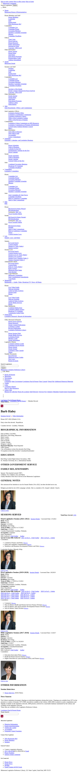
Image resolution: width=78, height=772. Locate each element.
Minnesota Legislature (9, 3)
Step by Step (8, 388)
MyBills (10, 227)
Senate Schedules (13, 155)
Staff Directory (34, 392)
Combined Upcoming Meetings (17, 164)
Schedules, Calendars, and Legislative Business (19, 140)
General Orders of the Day (16, 161)
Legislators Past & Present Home (11, 400)
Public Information (14, 44)
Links (6, 385)
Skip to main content (7, 1)
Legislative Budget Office (16, 113)
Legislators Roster (13, 337)
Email (27, 751)
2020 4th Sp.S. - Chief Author (10, 595)
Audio (17, 287)
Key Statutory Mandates (51, 392)
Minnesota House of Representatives (16, 12)
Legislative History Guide (16, 344)
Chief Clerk (11, 39)
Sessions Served (5, 416)
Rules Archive (12, 268)
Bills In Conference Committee (17, 198)
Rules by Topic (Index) (15, 267)
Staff (9, 20)
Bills (6, 202)
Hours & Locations (23, 392)
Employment (12, 22)
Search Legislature (6, 5)
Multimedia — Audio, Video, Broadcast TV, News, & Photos (23, 282)
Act (20, 212)
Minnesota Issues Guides (15, 357)
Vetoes (10, 232)
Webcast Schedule (13, 289)
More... (10, 128)
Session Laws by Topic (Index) (17, 255)
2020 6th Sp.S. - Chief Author (10, 596)
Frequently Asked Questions (13, 731)
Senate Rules (12, 97)
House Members (13, 17)
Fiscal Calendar (13, 152)
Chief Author (14, 536)
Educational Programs (15, 56)
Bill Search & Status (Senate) (17, 217)
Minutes (10, 34)
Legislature (8, 381)
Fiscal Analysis (12, 41)
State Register (12, 272)
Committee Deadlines (14, 36)
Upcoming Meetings (14, 31)
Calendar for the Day (14, 149)
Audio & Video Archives (15, 291)
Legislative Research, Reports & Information (18, 316)
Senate (7, 61)
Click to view (5, 510)
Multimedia (8, 280)
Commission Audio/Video (16, 313)
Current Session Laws (15, 234)
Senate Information (14, 340)
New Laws (11, 359)
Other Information (18, 416)
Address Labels (13, 103)
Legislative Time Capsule (16, 350)
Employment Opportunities (67, 392)
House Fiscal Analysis (15, 321)
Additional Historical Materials (64, 381)
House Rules (12, 53)
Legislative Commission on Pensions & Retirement (23, 125)
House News (8, 762)
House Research (13, 43)
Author (22, 536)
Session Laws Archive (15, 256)
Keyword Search (13, 243)
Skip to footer (30, 1)
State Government (17, 381)
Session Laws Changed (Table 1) (18, 258)
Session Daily (12, 292)
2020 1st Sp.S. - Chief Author (30, 591)
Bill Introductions (13, 210)
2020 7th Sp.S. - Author (27, 598)
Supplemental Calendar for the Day (19, 150)
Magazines (8, 376)
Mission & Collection (11, 392)
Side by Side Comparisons (16, 200)
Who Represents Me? (14, 24)
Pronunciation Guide (14, 58)
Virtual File (51, 381)
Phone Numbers (9, 753)
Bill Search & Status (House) (17, 208)
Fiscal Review (12, 355)
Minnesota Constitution (15, 275)
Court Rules (12, 279)
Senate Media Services (15, 302)
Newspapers (8, 378)
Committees (8, 169)
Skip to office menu (19, 1)
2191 (74, 515)
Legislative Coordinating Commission (19, 114)
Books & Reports (10, 374)
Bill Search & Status (14, 226)
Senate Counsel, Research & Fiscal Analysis (21, 91)
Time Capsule (43, 381)
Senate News (8, 763)
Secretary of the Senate (15, 89)
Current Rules (12, 265)
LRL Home (4, 401)
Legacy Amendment (14, 137)
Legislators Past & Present (16, 345)
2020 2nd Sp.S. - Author (28, 593)
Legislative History (10, 386)
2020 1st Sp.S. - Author (48, 591)
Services (41, 392)
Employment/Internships (12, 726)
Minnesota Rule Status (15, 270)
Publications (8, 314)
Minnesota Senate (10, 63)
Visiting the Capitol (10, 728)
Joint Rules (11, 55)
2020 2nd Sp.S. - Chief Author (10, 593)
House (6, 10)
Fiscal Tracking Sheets (15, 214)
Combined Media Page (15, 308)
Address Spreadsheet (14, 60)
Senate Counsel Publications (16, 325)
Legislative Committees (12, 171)
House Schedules (13, 145)
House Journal (12, 51)
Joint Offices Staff (13, 133)
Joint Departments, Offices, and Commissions (18, 108)
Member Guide (13, 338)
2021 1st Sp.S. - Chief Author (30, 538)
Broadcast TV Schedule (15, 166)
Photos (10, 294)
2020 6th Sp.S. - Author (27, 596)
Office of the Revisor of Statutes (18, 120)
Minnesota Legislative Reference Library (13, 370)
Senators (11, 68)
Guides (7, 383)
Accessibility (12, 135)
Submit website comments (12, 754)
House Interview (10, 693)
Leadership (11, 19)
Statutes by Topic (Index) (15, 246)
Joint (6, 106)
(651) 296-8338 (9, 751)
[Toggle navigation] (1, 7)
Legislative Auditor (14, 326)
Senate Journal (12, 96)
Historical (7, 380)
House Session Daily (14, 333)
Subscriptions (12, 104)
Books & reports (13, 361)
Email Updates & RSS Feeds (13, 767)
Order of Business (13, 147)
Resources (16, 388)
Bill (17, 212)
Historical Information (11, 724)
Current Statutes (13, 244)
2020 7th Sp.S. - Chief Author (10, 598)
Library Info (8, 390)
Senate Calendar (13, 159)
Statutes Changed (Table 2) (16, 260)
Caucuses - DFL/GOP (15, 48)
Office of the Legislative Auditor (18, 118)
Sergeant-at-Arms (13, 46)
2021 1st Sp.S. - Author (48, 538)
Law (6, 236)
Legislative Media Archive (16, 309)
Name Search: (5, 712)
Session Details (35, 519)
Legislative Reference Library (17, 116)
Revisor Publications (14, 328)
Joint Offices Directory (15, 132)
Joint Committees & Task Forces (18, 195)
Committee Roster (13, 29)
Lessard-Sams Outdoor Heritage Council (20, 126)
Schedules (8, 138)
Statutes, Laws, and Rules (12, 238)
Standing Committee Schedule (17, 32)
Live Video (11, 287)
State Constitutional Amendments (18, 277)
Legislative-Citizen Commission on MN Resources (23, 123)
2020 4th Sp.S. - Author (27, 595)
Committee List (13, 27)
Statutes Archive (13, 248)
